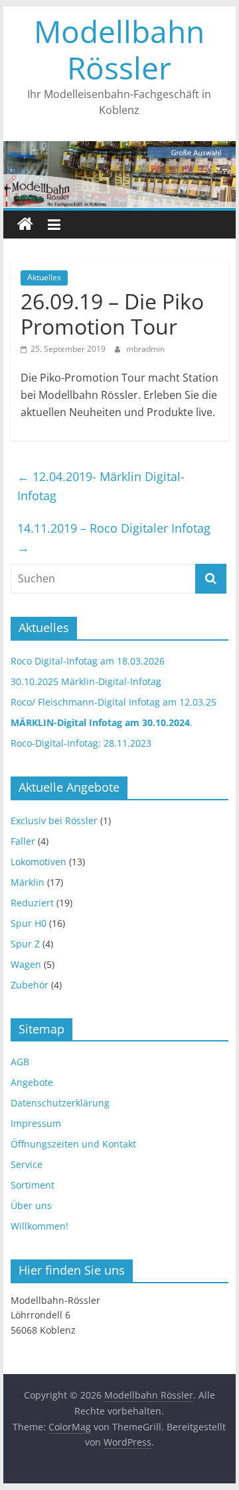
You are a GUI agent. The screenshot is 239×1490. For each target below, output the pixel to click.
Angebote (32, 1082)
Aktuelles (44, 277)
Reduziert (32, 902)
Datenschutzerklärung (60, 1102)
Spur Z (25, 943)
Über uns (31, 1205)
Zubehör (29, 985)
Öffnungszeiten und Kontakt (73, 1144)
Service (26, 1164)
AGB (20, 1061)
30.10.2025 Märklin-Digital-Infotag (86, 681)
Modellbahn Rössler (119, 49)
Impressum (36, 1123)
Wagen (26, 964)
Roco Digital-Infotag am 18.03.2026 (88, 661)
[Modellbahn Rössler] (25, 225)
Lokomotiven (38, 861)
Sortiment (32, 1185)
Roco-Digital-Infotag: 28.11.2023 (81, 743)
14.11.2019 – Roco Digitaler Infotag (113, 537)
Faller (23, 841)
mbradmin (145, 348)
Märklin (27, 882)
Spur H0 (28, 923)
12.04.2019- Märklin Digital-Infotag (101, 486)
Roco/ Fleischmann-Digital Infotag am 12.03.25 (113, 702)
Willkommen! (39, 1226)
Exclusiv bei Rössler (54, 820)
